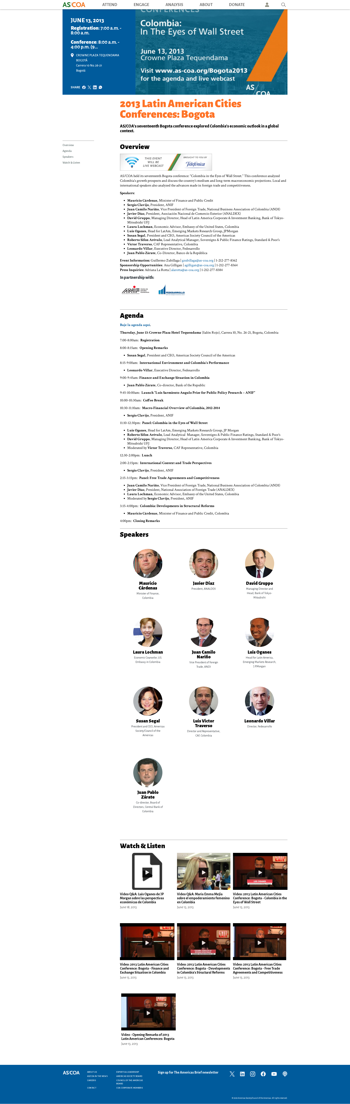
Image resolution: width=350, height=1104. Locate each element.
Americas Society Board (129, 1076)
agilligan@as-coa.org (199, 265)
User (267, 4)
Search (283, 4)
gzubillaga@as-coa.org (197, 260)
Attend (109, 5)
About (206, 5)
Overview (68, 145)
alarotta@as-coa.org (185, 270)
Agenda (67, 151)
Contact (91, 1088)
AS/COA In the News (97, 1076)
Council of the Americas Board (129, 1082)
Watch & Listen (71, 162)
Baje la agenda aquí (135, 325)
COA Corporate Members (129, 1088)
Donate (237, 5)
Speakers (68, 156)
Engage (141, 5)
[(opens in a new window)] (73, 55)
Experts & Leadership (127, 1072)
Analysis (174, 5)
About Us (92, 1072)
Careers (91, 1080)
